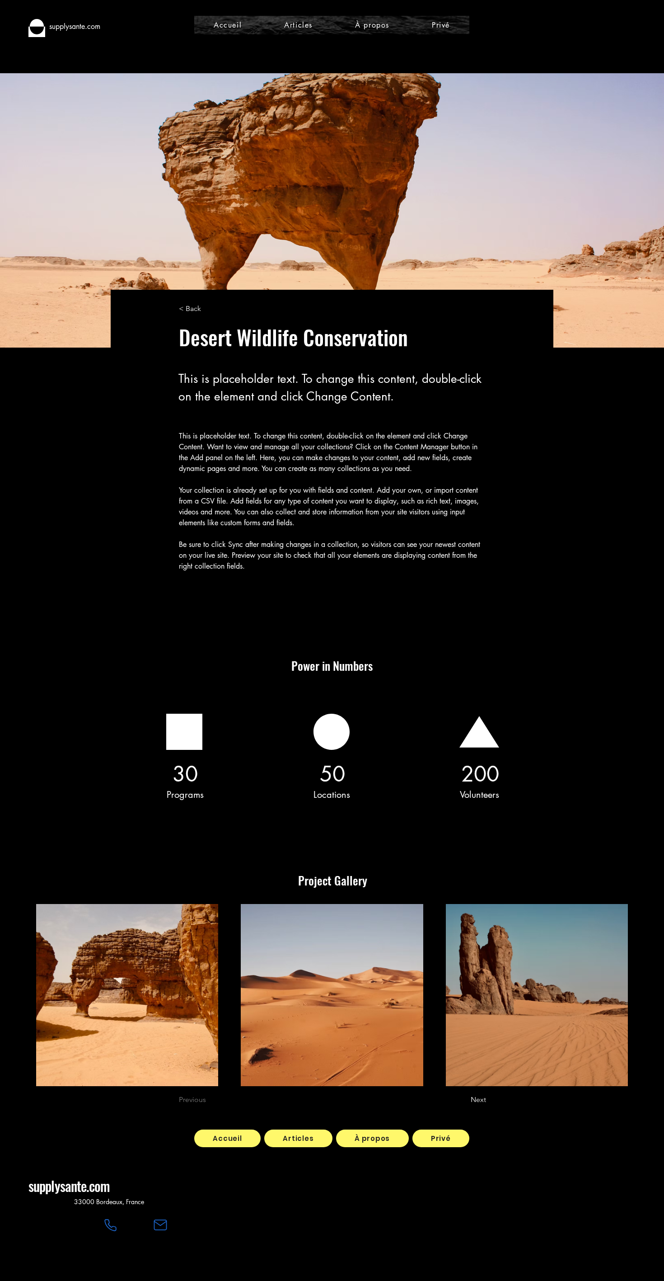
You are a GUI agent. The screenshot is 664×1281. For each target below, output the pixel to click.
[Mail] (160, 1225)
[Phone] (110, 1225)
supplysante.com (69, 1186)
